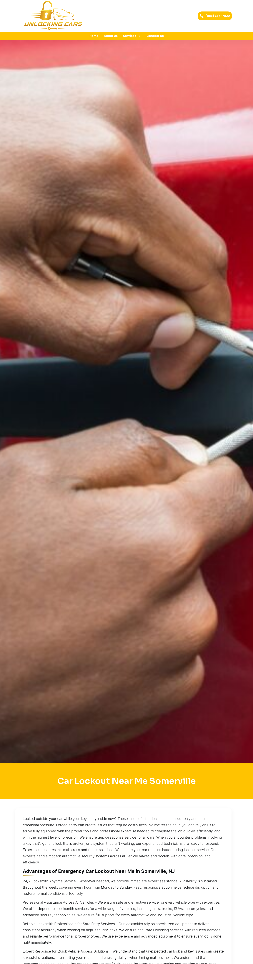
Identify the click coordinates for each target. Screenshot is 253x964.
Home (93, 36)
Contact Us (155, 36)
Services (129, 36)
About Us (111, 36)
